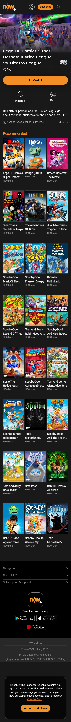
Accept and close (35, 708)
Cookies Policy (35, 699)
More (61, 122)
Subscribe (45, 6)
